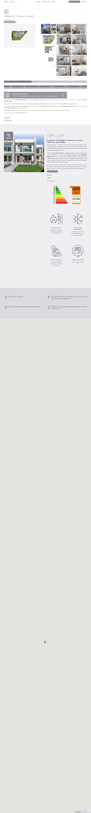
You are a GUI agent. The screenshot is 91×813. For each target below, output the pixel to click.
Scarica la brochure (52, 171)
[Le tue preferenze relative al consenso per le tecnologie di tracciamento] (89, 811)
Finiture (49, 177)
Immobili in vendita (46, 1)
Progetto (49, 175)
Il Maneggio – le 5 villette (11, 6)
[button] (45, 642)
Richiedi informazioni (74, 1)
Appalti (53, 1)
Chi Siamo (38, 1)
